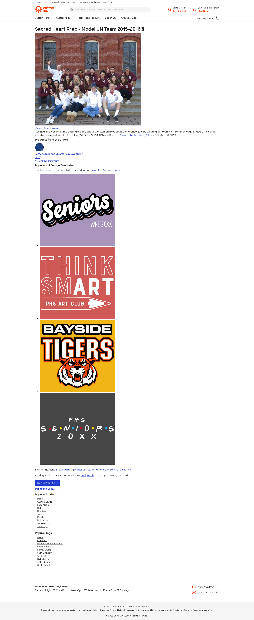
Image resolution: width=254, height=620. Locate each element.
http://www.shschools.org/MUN (133, 135)
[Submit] (71, 9)
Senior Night (43, 565)
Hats (39, 508)
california (125, 469)
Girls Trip (41, 556)
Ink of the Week (45, 489)
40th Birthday (44, 562)
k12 (55, 469)
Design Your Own (47, 483)
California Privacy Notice (112, 610)
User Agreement (160, 610)
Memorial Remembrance (50, 543)
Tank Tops (42, 526)
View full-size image (47, 128)
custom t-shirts (77, 610)
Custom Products (112, 606)
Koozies (41, 517)
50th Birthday (44, 553)
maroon (105, 469)
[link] (44, 9)
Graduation (43, 546)
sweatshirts (66, 469)
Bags (40, 498)
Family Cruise (44, 549)
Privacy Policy (92, 610)
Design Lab (87, 475)
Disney (40, 537)
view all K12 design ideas (105, 170)
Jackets (41, 514)
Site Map (146, 606)
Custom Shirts (44, 502)
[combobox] (109, 9)
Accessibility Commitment (138, 610)
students (93, 469)
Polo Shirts (42, 520)
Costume (42, 540)
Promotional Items (131, 606)
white (114, 469)
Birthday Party (44, 559)
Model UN (80, 469)
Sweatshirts (43, 523)
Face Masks (43, 505)
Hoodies (41, 511)
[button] (208, 11)
